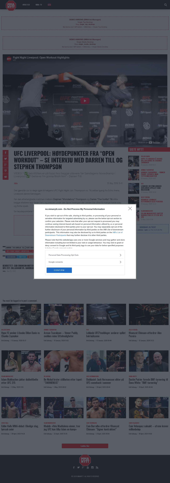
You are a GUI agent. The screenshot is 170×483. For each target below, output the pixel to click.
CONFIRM (59, 270)
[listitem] (85, 255)
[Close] (130, 209)
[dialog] (85, 241)
